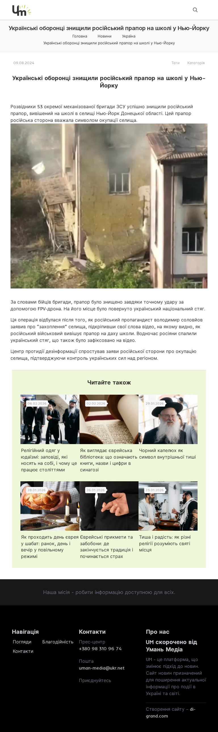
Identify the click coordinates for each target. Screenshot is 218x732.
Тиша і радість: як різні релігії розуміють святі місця (165, 543)
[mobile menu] (175, 10)
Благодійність (56, 642)
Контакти (23, 651)
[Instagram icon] (88, 687)
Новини (105, 36)
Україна (128, 36)
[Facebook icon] (81, 687)
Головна (79, 36)
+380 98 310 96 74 (100, 648)
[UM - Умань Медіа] (22, 10)
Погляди (22, 642)
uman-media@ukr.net (102, 668)
